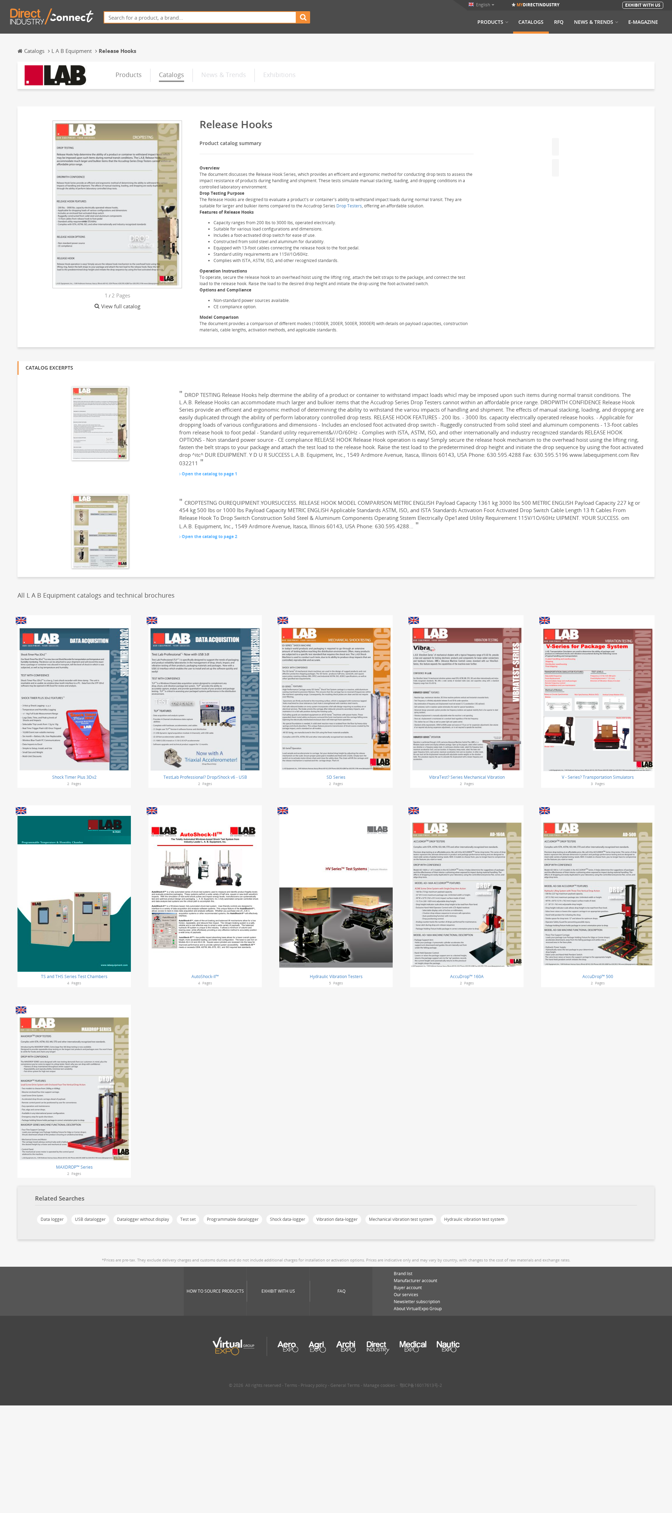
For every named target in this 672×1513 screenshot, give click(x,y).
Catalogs (531, 22)
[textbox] (200, 17)
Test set (188, 1219)
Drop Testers (349, 206)
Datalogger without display (143, 1219)
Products (490, 22)
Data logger (52, 1219)
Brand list (403, 1274)
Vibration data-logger (337, 1219)
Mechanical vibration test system (401, 1219)
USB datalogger (90, 1219)
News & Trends (593, 22)
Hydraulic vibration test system (474, 1219)
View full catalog (120, 306)
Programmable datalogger (233, 1219)
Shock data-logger (287, 1219)
